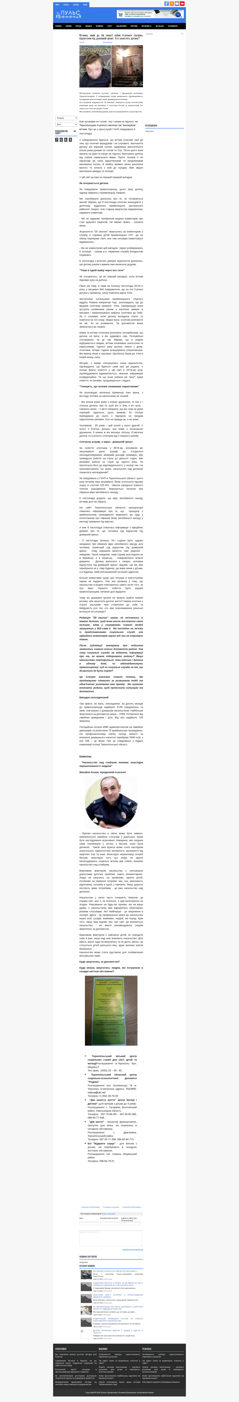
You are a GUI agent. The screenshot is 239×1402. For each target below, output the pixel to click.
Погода (78, 26)
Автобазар (160, 26)
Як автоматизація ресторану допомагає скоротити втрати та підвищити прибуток (118, 1308)
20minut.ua (107, 42)
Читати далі (108, 1279)
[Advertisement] (111, 1184)
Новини (69, 26)
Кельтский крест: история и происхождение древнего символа (76, 1370)
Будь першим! (108, 1213)
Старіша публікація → (132, 1207)
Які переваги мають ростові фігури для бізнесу (115, 1271)
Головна (58, 26)
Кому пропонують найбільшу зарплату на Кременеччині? (119, 1376)
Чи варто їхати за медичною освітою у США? (119, 1361)
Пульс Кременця (109, 1392)
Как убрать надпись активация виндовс (161, 1382)
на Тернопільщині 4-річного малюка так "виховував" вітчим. (108, 125)
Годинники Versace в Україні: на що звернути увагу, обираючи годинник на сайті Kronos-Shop (118, 1284)
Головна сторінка (111, 1207)
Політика (134, 26)
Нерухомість (146, 26)
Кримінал (99, 26)
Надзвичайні (121, 26)
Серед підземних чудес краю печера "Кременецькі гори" (119, 1383)
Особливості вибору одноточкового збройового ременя (119, 1355)
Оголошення (172, 26)
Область (66, 5)
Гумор (57, 5)
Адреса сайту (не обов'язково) (129, 1219)
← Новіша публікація (89, 1207)
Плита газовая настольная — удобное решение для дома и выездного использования (119, 1369)
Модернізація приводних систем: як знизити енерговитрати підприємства (118, 1320)
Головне (76, 5)
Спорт (109, 26)
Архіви (85, 5)
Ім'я (81, 1218)
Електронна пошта (109, 1218)
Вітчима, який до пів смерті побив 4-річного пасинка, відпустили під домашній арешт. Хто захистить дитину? (111, 37)
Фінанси (88, 26)
